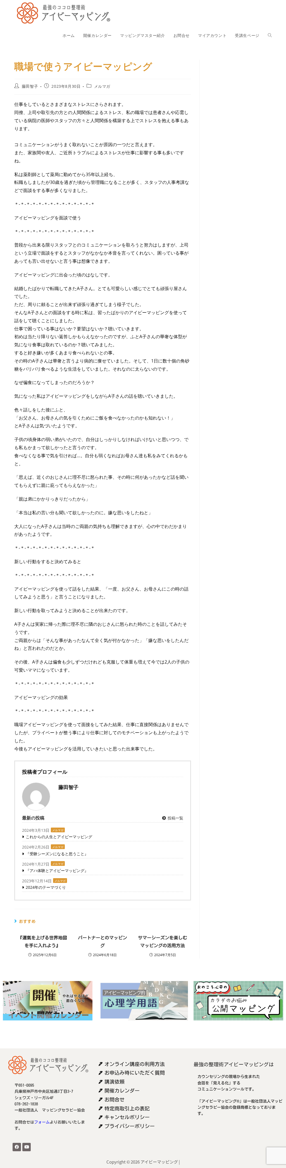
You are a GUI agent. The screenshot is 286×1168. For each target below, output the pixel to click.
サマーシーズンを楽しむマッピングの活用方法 (162, 941)
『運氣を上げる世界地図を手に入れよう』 (42, 941)
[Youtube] (26, 1147)
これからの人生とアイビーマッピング (59, 836)
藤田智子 (30, 86)
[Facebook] (17, 1147)
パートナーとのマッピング (102, 941)
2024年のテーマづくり (46, 887)
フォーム (42, 1122)
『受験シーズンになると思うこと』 (57, 853)
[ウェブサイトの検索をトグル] (270, 35)
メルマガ (102, 86)
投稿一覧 (174, 818)
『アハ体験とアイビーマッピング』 (57, 870)
